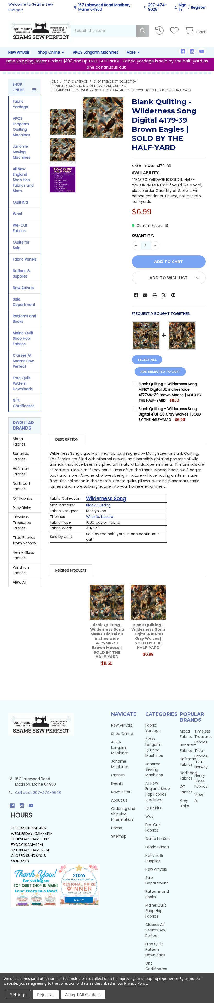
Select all (147, 359)
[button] (169, 278)
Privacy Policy (135, 983)
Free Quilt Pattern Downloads (23, 383)
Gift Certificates (23, 403)
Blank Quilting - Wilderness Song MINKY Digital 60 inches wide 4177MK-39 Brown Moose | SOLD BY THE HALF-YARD (170, 392)
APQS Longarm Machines (95, 52)
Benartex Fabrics (21, 456)
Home (116, 828)
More (131, 52)
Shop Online (49, 52)
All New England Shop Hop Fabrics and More (23, 179)
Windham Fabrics (22, 570)
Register (198, 7)
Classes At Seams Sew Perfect (23, 361)
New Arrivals (19, 52)
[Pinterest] (173, 295)
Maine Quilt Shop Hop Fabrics (23, 338)
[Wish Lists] (175, 31)
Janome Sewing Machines (21, 152)
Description (66, 439)
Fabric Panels (25, 259)
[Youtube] (202, 51)
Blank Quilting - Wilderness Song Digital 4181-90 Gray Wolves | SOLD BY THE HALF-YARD (170, 414)
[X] (164, 295)
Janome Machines (120, 764)
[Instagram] (192, 51)
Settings (18, 995)
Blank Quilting (98, 505)
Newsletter (120, 791)
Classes (118, 775)
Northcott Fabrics (22, 486)
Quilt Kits (21, 202)
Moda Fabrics (19, 441)
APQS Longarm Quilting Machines (21, 126)
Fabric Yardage (20, 104)
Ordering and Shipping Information (123, 814)
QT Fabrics (22, 498)
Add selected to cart (160, 371)
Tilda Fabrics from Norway (24, 540)
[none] (103, 117)
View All (19, 582)
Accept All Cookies (83, 995)
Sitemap (119, 836)
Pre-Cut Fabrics (20, 228)
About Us (119, 800)
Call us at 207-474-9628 (38, 792)
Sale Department (24, 302)
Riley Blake (22, 507)
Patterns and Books (24, 318)
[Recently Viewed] (160, 31)
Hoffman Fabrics (21, 471)
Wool (17, 213)
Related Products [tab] (70, 570)
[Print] (155, 295)
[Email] (145, 295)
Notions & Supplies (21, 273)
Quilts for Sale (21, 245)
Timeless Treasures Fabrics (22, 523)
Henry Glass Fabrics (23, 555)
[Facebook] (183, 51)
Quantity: (143, 235)
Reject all (46, 995)
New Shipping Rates (26, 61)
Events (117, 783)
